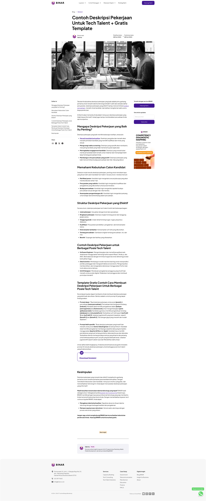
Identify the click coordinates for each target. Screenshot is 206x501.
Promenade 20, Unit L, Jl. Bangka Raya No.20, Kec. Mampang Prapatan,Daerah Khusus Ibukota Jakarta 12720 (68, 473)
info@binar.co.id (59, 482)
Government (124, 475)
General (80, 12)
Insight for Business (143, 477)
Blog (73, 12)
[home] (58, 3)
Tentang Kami (122, 3)
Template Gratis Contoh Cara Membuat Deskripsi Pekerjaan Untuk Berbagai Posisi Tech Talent (62, 128)
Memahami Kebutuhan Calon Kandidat (60, 111)
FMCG (122, 487)
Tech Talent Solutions (109, 480)
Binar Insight (103, 432)
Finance (122, 485)
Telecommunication (126, 477)
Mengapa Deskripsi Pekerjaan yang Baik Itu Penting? (61, 106)
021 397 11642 (58, 478)
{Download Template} (87, 358)
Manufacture (124, 480)
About (139, 480)
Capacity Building (108, 475)
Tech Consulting (108, 477)
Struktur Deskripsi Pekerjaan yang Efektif (62, 116)
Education (123, 482)
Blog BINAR (140, 475)
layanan (108, 393)
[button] (82, 3)
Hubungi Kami (148, 3)
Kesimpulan (55, 133)
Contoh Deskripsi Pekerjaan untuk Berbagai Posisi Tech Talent (62, 122)
